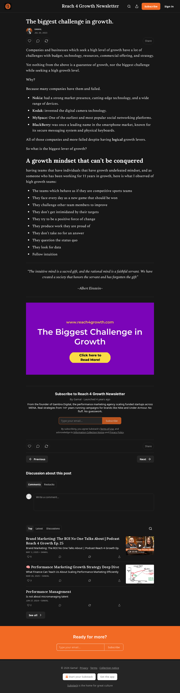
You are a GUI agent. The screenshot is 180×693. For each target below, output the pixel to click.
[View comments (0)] (37, 40)
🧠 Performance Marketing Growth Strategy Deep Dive (72, 567)
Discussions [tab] (53, 528)
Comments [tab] (34, 484)
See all (33, 615)
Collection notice (109, 668)
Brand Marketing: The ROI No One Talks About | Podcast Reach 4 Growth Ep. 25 (72, 540)
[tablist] (41, 484)
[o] (139, 545)
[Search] (129, 6)
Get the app (107, 676)
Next (143, 459)
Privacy (84, 668)
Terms (93, 668)
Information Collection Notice (88, 432)
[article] (90, 547)
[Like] (29, 40)
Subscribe (151, 6)
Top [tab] (30, 528)
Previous (39, 459)
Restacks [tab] (49, 484)
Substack (72, 685)
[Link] (21, 160)
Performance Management (48, 592)
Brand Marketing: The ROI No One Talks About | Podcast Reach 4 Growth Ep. (72, 548)
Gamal (38, 29)
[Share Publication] (136, 6)
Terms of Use (107, 428)
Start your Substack (81, 676)
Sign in (169, 6)
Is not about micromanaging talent (47, 596)
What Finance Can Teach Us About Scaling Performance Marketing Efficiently (72, 572)
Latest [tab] (39, 528)
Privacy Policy (117, 432)
